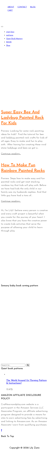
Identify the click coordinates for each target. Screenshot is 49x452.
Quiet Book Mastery (14, 39)
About (11, 7)
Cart (10, 10)
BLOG (32, 7)
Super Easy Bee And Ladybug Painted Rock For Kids (22, 117)
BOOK (8, 42)
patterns (9, 35)
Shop (8, 45)
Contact (22, 7)
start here (10, 32)
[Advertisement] (24, 76)
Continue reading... (11, 154)
